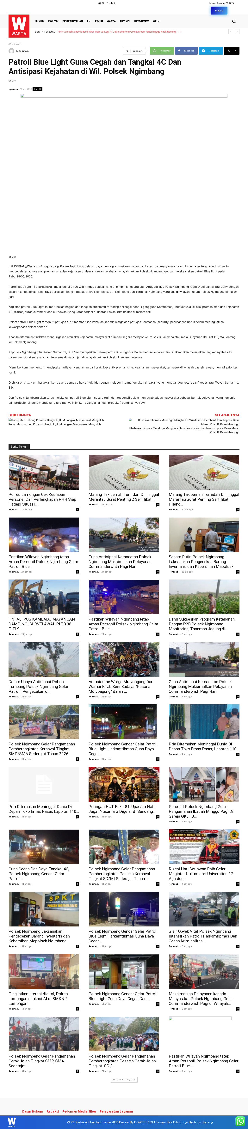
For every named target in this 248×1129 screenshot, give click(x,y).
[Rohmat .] (12, 51)
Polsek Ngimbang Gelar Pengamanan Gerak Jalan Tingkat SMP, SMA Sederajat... (42, 1061)
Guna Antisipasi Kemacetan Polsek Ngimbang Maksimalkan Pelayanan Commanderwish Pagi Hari (120, 562)
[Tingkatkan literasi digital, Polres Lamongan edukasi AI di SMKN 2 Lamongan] (44, 971)
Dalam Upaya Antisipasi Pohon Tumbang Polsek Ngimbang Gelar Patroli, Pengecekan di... (38, 686)
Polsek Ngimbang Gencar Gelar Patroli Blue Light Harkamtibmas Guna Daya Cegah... (123, 749)
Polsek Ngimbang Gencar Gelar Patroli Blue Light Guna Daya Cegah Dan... (123, 996)
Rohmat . (24, 50)
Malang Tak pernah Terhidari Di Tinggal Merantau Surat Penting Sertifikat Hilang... (204, 499)
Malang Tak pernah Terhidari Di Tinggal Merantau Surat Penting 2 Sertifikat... (124, 497)
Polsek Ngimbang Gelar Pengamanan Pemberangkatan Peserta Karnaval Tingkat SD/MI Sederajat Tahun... (122, 874)
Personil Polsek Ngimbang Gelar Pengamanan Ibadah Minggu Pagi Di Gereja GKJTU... (201, 811)
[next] (237, 31)
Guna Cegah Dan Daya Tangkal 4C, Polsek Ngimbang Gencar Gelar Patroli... (39, 874)
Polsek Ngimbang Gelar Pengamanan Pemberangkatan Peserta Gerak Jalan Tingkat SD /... (122, 1061)
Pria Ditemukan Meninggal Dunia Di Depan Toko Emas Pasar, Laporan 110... (204, 746)
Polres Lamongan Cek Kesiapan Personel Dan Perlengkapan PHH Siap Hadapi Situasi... (42, 499)
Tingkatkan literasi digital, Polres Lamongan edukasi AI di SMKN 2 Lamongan (38, 999)
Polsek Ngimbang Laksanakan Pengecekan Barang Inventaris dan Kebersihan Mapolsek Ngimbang (39, 936)
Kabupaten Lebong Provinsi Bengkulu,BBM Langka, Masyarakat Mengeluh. (55, 424)
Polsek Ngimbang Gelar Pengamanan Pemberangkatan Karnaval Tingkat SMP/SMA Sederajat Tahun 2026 (42, 749)
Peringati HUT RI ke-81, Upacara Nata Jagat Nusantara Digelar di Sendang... (122, 809)
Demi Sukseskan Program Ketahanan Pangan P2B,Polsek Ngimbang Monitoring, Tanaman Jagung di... (202, 624)
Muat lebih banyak (123, 1079)
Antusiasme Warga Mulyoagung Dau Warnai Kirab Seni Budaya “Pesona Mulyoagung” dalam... (121, 686)
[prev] (230, 31)
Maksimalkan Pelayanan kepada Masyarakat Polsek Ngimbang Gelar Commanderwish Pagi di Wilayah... (201, 999)
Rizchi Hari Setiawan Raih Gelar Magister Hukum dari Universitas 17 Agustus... (201, 874)
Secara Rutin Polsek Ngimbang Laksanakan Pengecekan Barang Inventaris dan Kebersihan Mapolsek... (202, 562)
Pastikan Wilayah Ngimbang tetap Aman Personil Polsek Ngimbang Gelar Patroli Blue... (43, 562)
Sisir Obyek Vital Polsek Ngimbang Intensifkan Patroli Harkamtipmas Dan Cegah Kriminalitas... (203, 936)
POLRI (37, 89)
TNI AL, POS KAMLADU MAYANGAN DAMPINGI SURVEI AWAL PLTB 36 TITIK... (42, 624)
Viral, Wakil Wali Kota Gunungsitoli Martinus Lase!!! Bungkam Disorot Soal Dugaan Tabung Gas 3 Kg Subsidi (118, 31)
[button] (233, 21)
